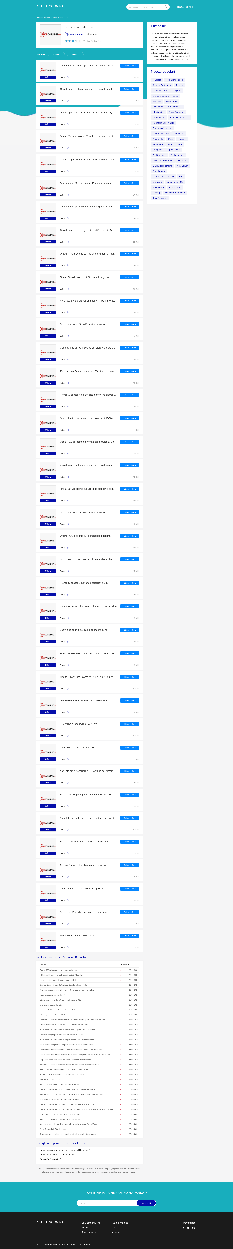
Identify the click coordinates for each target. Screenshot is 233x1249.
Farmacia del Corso (179, 117)
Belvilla (179, 85)
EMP (181, 176)
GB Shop (182, 160)
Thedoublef (171, 101)
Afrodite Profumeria (162, 85)
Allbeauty (115, 1232)
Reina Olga (158, 187)
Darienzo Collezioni (162, 128)
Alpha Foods (173, 149)
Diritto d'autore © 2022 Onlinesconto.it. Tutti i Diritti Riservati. (64, 1244)
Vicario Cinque (174, 144)
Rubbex (182, 139)
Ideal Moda (158, 106)
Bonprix (85, 1228)
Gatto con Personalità (163, 160)
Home (38, 18)
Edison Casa (159, 117)
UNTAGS (157, 182)
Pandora (157, 80)
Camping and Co (175, 182)
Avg (113, 1228)
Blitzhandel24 (174, 106)
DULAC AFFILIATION (163, 176)
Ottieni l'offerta (130, 65)
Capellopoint (159, 171)
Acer (175, 96)
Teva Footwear (160, 198)
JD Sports (176, 90)
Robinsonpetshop (174, 80)
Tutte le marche (89, 1232)
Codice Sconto (49, 18)
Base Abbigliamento (162, 166)
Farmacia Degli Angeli (163, 123)
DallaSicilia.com (161, 133)
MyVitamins (158, 112)
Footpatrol (158, 149)
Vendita (75, 54)
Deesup (156, 192)
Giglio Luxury (177, 155)
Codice (56, 54)
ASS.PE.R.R (175, 187)
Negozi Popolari (185, 7)
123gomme (178, 133)
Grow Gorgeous (176, 112)
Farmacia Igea (160, 90)
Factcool (157, 101)
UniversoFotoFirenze (175, 192)
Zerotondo (158, 144)
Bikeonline (65, 18)
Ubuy (170, 139)
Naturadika (158, 139)
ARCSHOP (182, 166)
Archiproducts (159, 155)
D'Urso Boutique (161, 96)
